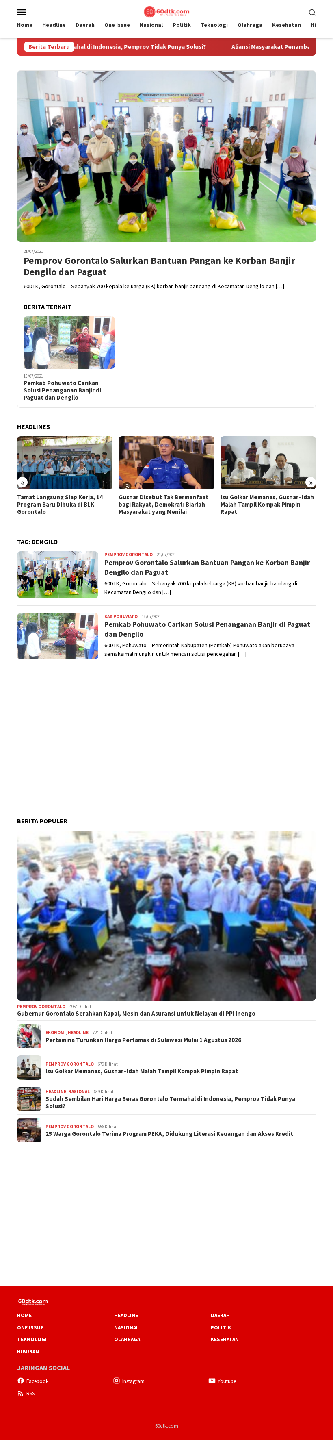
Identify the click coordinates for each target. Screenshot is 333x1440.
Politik (221, 1327)
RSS (30, 1393)
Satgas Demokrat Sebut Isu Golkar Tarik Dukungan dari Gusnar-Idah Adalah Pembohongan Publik (259, 508)
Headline (78, 1032)
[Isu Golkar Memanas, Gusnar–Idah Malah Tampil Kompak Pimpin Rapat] (166, 463)
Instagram (133, 1381)
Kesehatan (225, 1339)
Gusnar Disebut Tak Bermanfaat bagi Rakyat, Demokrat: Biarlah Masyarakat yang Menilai (62, 505)
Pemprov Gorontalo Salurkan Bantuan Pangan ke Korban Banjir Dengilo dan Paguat (159, 266)
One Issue (30, 1327)
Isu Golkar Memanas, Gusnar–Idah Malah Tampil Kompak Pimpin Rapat (165, 505)
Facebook (37, 1381)
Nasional (79, 1091)
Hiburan (28, 1351)
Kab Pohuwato (121, 616)
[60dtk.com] (166, 11)
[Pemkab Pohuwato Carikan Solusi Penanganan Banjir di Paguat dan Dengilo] (69, 342)
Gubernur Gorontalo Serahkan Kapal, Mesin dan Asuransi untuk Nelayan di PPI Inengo (136, 1013)
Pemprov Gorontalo (128, 554)
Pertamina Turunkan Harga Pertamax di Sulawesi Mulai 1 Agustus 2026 (143, 1040)
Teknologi (32, 1339)
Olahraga (127, 1339)
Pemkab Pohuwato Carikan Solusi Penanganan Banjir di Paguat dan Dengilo (62, 390)
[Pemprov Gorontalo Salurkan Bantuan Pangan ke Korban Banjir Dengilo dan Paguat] (166, 156)
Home (24, 1315)
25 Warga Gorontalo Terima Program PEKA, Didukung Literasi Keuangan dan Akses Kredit (169, 1134)
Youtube (227, 1381)
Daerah (220, 1315)
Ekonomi (55, 1032)
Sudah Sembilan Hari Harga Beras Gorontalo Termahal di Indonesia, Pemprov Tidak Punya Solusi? (170, 1102)
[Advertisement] (166, 731)
